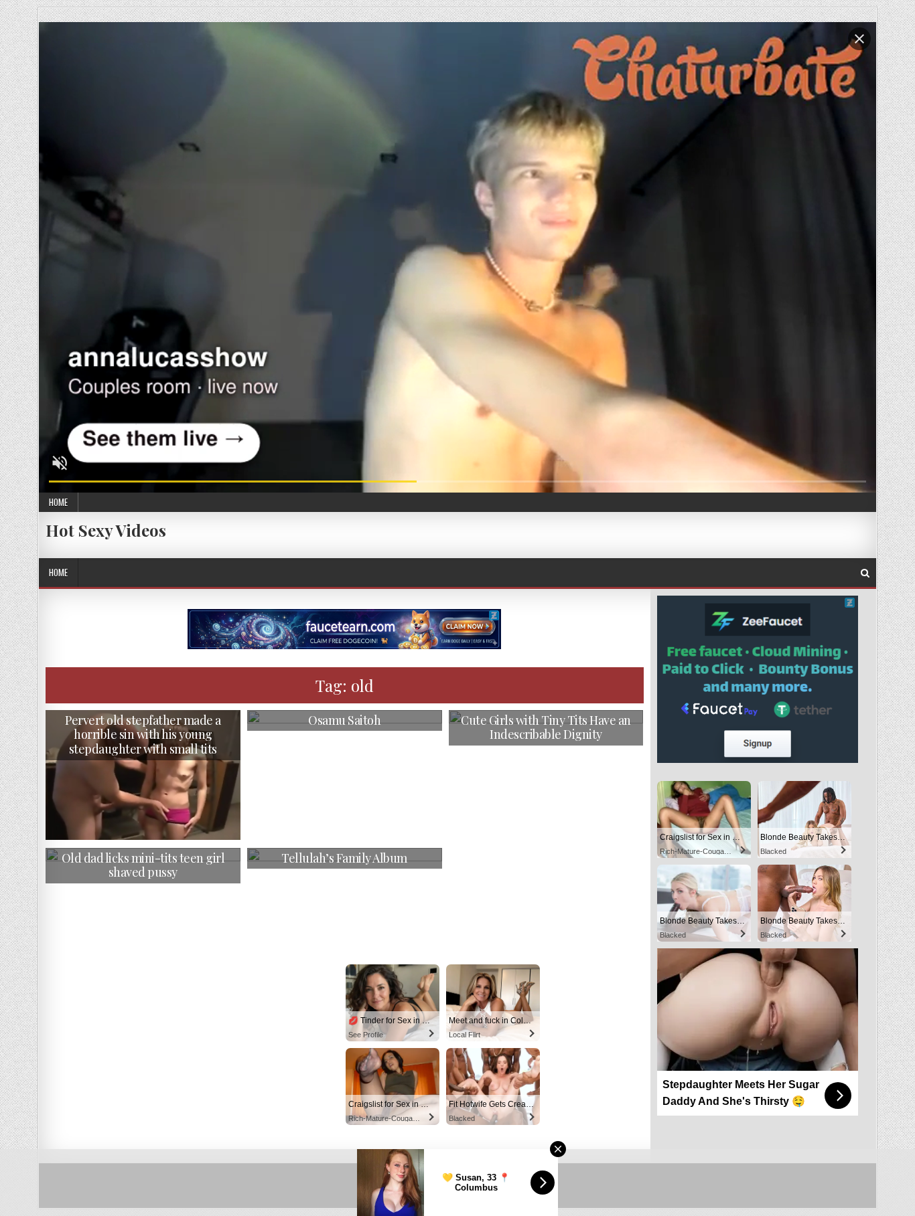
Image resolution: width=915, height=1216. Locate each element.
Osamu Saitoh (344, 720)
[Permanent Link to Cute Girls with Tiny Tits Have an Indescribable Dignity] (546, 765)
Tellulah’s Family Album (344, 858)
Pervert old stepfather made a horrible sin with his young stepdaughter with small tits (143, 734)
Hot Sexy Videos (106, 530)
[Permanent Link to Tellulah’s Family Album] (344, 903)
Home (58, 502)
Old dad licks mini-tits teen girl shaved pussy (143, 865)
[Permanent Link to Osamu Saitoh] (344, 764)
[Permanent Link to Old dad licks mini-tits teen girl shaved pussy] (143, 902)
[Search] (865, 573)
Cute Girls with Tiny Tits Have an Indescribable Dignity (546, 727)
